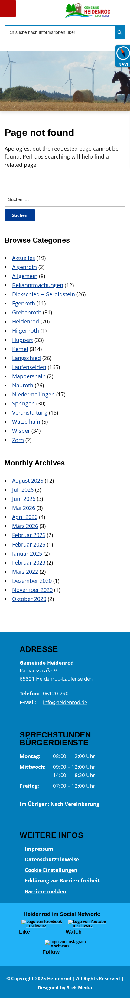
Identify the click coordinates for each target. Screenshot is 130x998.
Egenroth (23, 303)
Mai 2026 (23, 507)
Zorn (18, 440)
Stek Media (79, 987)
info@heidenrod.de (65, 702)
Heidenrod (25, 321)
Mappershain (29, 376)
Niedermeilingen (33, 394)
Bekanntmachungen (37, 285)
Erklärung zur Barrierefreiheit (62, 880)
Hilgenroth (25, 330)
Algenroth (24, 267)
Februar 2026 (28, 535)
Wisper (21, 430)
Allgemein (24, 276)
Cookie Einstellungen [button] (50, 870)
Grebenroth (26, 312)
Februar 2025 (28, 544)
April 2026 (24, 516)
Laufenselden (29, 367)
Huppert (22, 339)
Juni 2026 (23, 498)
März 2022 (25, 571)
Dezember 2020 (32, 580)
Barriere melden (45, 891)
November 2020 (32, 589)
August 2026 (27, 480)
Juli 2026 (23, 489)
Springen (23, 403)
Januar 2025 (27, 553)
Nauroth (22, 385)
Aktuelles (23, 257)
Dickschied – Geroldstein (43, 294)
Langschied (26, 358)
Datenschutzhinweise (51, 859)
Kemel (20, 349)
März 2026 (25, 526)
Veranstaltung (29, 412)
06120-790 (56, 693)
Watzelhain (26, 421)
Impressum (38, 848)
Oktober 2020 (29, 598)
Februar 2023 (28, 562)
